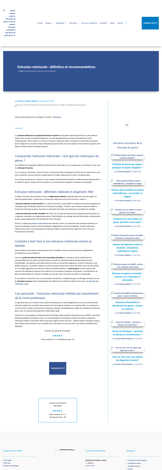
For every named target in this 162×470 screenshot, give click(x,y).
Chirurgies (73, 23)
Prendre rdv (56, 368)
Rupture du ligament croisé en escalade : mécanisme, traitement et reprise (127, 247)
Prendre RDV (149, 23)
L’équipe (48, 23)
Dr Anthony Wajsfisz (124, 172)
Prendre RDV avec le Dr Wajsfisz (137, 460)
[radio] (53, 336)
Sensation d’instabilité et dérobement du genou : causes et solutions (127, 305)
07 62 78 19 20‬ (89, 466)
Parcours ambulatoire (89, 23)
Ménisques (57, 117)
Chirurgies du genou (134, 466)
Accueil (40, 23)
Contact (120, 23)
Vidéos (112, 23)
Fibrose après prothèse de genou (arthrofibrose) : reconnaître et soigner (127, 193)
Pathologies (60, 23)
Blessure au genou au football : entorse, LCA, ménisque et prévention (127, 276)
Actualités (103, 23)
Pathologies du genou (134, 463)
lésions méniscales (39, 223)
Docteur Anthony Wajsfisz (28, 101)
